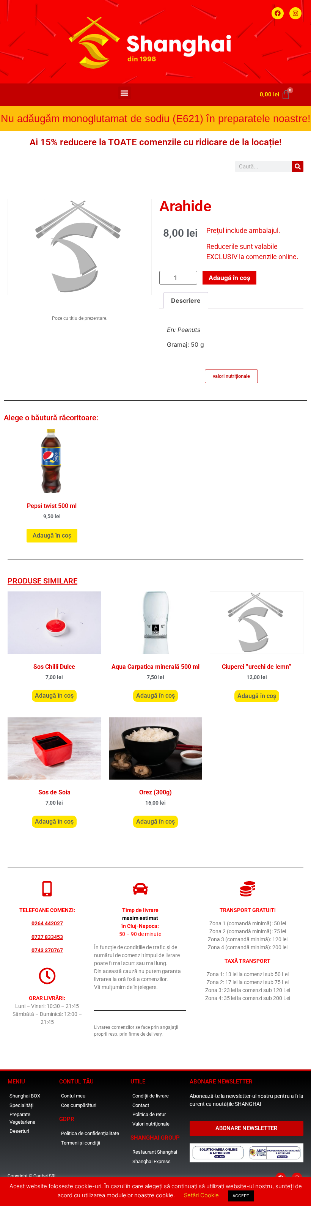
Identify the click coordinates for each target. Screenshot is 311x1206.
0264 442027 (47, 923)
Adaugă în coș (229, 277)
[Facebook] (278, 13)
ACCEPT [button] (240, 1195)
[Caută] (297, 166)
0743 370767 (47, 950)
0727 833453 (47, 937)
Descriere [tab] (186, 300)
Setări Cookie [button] (201, 1195)
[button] (124, 92)
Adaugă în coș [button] (52, 535)
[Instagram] (295, 13)
